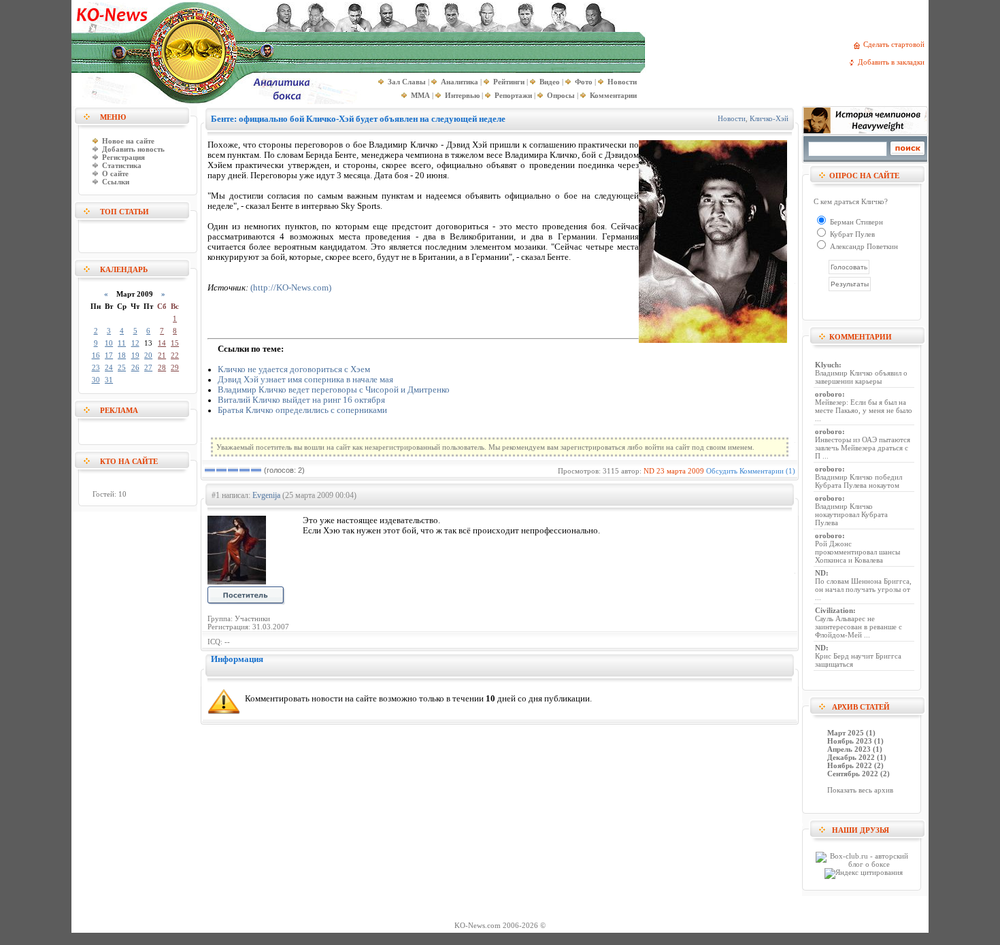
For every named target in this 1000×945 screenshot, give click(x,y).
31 (109, 380)
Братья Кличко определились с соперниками (302, 410)
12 (135, 343)
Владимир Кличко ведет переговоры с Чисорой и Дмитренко (334, 390)
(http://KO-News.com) (290, 288)
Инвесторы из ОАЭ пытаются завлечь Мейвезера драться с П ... (862, 447)
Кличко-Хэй (769, 118)
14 (162, 343)
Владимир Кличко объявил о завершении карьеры (861, 377)
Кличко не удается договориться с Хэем (294, 369)
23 (96, 367)
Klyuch (827, 365)
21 (162, 355)
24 (109, 367)
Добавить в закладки (893, 62)
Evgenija (266, 495)
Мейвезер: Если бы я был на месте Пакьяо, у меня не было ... (863, 410)
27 (148, 367)
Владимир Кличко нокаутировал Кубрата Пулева (851, 514)
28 (162, 367)
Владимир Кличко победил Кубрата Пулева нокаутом (858, 481)
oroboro (828, 394)
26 (135, 367)
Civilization (834, 610)
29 (175, 367)
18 (122, 355)
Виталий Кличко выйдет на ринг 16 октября (301, 400)
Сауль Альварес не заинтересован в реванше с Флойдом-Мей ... (858, 626)
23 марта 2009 (680, 471)
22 (175, 355)
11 (122, 343)
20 (148, 355)
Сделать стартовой (896, 44)
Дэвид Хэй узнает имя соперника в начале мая (305, 379)
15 (175, 343)
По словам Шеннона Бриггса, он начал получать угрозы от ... (863, 589)
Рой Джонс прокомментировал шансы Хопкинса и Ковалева (857, 552)
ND (649, 471)
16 (96, 355)
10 (109, 343)
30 (96, 380)
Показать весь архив (860, 790)
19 (135, 355)
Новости (732, 118)
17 (109, 355)
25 (122, 367)
